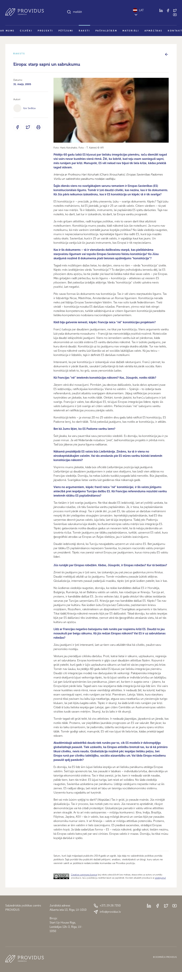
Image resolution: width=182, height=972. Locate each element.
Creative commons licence (84, 874)
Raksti (84, 30)
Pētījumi (65, 30)
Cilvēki (26, 30)
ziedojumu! (160, 878)
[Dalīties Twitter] (28, 127)
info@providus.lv (110, 911)
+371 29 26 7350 (110, 905)
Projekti (45, 30)
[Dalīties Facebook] (17, 127)
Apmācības (153, 30)
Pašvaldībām (106, 30)
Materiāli (130, 30)
